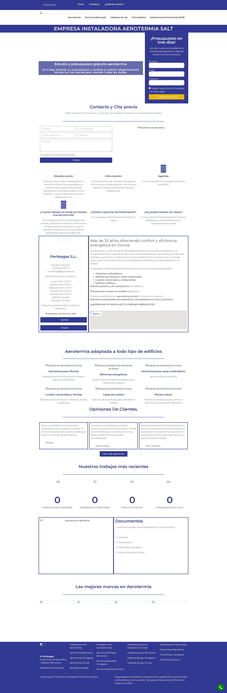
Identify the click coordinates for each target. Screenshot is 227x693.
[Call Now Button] (220, 687)
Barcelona (141, 653)
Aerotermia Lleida (79, 668)
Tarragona (141, 658)
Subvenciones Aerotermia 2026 (167, 17)
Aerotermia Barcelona (81, 653)
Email (152, 70)
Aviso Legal (46, 677)
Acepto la (58, 154)
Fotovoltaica (139, 17)
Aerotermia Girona (79, 663)
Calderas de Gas (119, 17)
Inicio (81, 4)
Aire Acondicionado (95, 17)
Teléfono (154, 79)
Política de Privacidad (65, 677)
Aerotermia (74, 17)
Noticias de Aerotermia (52, 668)
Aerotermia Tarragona (81, 658)
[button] (117, 127)
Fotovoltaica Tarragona (172, 654)
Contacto (94, 4)
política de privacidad (64, 154)
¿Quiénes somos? (114, 4)
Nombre (153, 62)
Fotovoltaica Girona (170, 659)
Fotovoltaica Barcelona (172, 649)
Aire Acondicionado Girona (110, 669)
